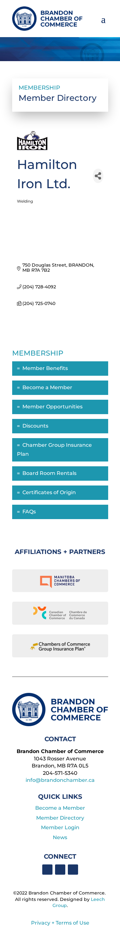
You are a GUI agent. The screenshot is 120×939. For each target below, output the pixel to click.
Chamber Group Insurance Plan (54, 449)
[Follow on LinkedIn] (60, 869)
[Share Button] (98, 176)
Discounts (35, 426)
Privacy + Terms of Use (60, 923)
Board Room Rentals (49, 473)
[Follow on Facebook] (47, 869)
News (60, 837)
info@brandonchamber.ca (60, 780)
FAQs (29, 512)
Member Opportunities (52, 407)
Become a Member (47, 387)
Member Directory (60, 818)
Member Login (60, 827)
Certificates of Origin (49, 492)
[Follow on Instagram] (73, 869)
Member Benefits (45, 368)
